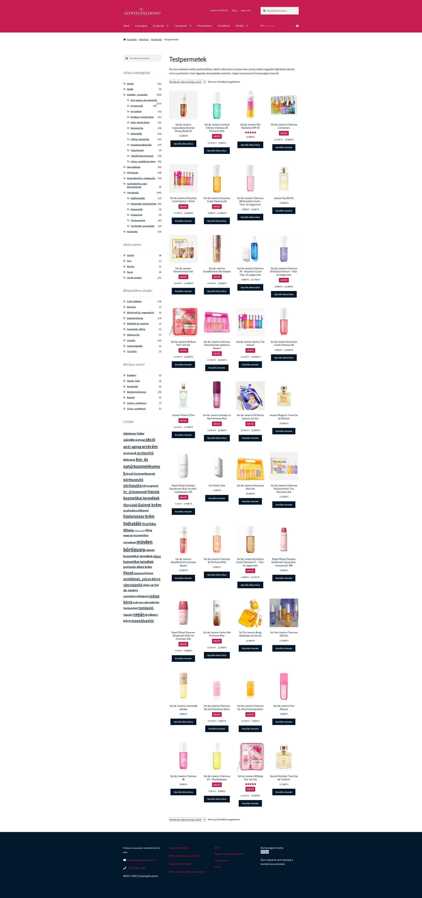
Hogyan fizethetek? (180, 863)
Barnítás (131, 306)
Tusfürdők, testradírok (142, 225)
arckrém (150, 446)
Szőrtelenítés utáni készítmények (137, 185)
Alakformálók (138, 198)
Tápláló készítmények (142, 155)
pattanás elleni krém (137, 567)
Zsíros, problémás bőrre (143, 161)
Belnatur (129, 460)
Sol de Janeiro (134, 277)
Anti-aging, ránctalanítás (144, 100)
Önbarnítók (137, 209)
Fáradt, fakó (133, 380)
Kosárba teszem (284, 147)
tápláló (128, 615)
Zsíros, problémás (136, 408)
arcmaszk (129, 453)
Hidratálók (136, 133)
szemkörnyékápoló (136, 596)
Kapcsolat (246, 10)
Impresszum (222, 860)
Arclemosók (137, 105)
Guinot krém (149, 504)
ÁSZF (217, 847)
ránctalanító (133, 585)
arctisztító (145, 453)
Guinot (130, 255)
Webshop (144, 39)
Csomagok (141, 25)
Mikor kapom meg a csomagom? (187, 871)
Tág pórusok (137, 150)
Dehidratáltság (135, 318)
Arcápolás (158, 25)
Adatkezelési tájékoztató (229, 854)
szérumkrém (151, 602)
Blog (234, 10)
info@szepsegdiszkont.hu (141, 860)
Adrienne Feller (133, 433)
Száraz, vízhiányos (137, 403)
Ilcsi (129, 260)
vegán (139, 614)
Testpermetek (138, 220)
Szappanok (136, 214)
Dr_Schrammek (135, 491)
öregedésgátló (142, 621)
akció (150, 439)
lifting (148, 530)
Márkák (239, 25)
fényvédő (130, 505)
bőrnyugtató (150, 486)
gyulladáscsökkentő (136, 510)
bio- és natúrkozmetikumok (141, 466)
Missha (130, 266)
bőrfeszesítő (133, 479)
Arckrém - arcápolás (137, 94)
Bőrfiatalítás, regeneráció (140, 312)
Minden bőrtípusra (136, 391)
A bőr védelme (134, 301)
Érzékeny (131, 375)
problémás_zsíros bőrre (141, 579)
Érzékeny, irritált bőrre (142, 117)
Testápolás (180, 25)
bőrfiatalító (132, 485)
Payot (130, 272)
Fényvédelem (204, 25)
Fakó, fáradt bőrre (140, 122)
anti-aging (132, 446)
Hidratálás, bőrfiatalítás (143, 203)
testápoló (145, 608)
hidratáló (132, 523)
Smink (130, 83)
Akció (126, 25)
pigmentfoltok (143, 573)
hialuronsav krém (138, 516)
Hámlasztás (133, 334)
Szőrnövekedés (135, 345)
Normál (131, 397)
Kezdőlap (132, 39)
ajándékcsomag (134, 440)
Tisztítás (132, 351)
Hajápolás (132, 231)
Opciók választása (183, 143)
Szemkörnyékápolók (141, 144)
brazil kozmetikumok (140, 474)
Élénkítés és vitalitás (138, 323)
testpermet (130, 608)
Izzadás (131, 340)
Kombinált (132, 386)
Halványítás (137, 128)
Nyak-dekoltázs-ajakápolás (141, 178)
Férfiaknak (224, 25)
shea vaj (148, 585)
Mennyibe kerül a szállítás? (184, 855)
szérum (138, 602)
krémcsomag (139, 531)
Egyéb (130, 89)
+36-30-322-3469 (135, 868)
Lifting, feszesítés (140, 139)
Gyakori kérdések (218, 10)
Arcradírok (136, 111)
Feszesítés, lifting (136, 329)
